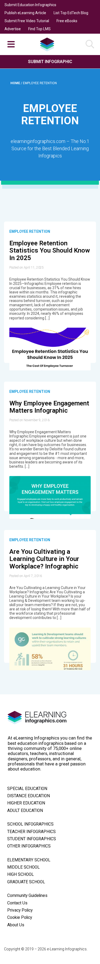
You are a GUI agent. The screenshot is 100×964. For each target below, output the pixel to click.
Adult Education (25, 810)
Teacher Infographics (31, 831)
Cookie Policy (19, 917)
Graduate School (26, 882)
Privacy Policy (20, 910)
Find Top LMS (39, 29)
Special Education (27, 788)
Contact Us (17, 903)
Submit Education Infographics (30, 5)
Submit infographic (50, 61)
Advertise (13, 29)
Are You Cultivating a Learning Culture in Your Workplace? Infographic (44, 559)
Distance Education (28, 795)
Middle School (23, 867)
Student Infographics (31, 839)
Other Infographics (29, 846)
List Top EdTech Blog (71, 13)
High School (20, 874)
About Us (15, 925)
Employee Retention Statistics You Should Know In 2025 (49, 250)
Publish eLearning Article (25, 13)
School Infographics (30, 824)
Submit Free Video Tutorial (27, 21)
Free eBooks (67, 21)
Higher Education (26, 803)
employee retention (29, 231)
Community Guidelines (27, 895)
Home (15, 83)
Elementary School (28, 860)
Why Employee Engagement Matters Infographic (49, 407)
